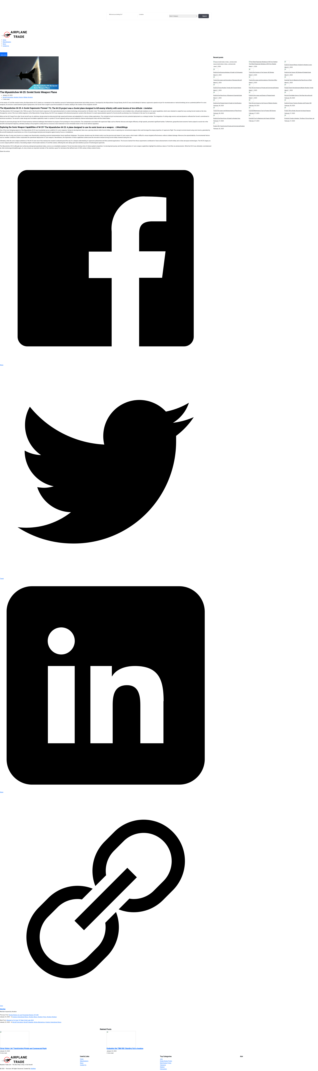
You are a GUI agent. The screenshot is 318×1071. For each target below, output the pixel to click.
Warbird (162, 1067)
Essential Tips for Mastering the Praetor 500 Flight (262, 118)
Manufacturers (7, 42)
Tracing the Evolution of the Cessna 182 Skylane (261, 72)
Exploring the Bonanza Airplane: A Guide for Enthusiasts (227, 72)
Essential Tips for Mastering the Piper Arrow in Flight (298, 80)
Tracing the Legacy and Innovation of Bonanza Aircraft (227, 80)
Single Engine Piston (166, 1061)
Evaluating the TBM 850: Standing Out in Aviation (125, 1048)
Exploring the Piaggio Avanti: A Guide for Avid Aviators (227, 103)
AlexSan (2, 1009)
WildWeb (33, 1068)
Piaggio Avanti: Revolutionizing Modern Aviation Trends (298, 87)
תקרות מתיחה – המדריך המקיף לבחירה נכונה (224, 64)
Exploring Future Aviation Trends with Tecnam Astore (227, 87)
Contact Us (6, 46)
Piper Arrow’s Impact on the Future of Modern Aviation (263, 103)
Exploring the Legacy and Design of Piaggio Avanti (262, 95)
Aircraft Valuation (28, 1022)
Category (171, 14)
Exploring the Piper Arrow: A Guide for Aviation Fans (226, 118)
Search (204, 16)
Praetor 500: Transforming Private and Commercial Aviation (229, 126)
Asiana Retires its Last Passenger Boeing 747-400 (24, 1015)
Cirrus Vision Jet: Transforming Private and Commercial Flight (23, 1048)
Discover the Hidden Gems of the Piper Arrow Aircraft (298, 95)
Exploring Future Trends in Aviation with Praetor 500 (297, 103)
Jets (161, 1059)
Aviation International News (20, 1017)
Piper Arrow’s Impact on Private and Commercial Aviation (264, 87)
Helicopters (163, 1069)
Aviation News (33, 1017)
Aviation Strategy (52, 1017)
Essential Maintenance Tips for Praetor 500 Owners (262, 110)
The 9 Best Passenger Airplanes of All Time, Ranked (262, 64)
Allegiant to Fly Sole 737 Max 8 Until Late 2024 (20, 1020)
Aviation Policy (42, 1017)
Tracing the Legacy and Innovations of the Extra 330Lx (263, 80)
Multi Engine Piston (165, 1063)
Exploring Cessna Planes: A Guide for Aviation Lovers (298, 64)
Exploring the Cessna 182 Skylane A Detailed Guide (297, 72)
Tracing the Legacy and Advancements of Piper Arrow (227, 110)
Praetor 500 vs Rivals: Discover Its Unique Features (297, 110)
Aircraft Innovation (8, 97)
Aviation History (18, 97)
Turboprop (163, 1065)
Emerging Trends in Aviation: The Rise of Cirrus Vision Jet (299, 118)
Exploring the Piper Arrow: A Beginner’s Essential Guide (227, 95)
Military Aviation (28, 97)
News (4, 44)
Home (4, 40)
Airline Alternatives (39, 1022)
